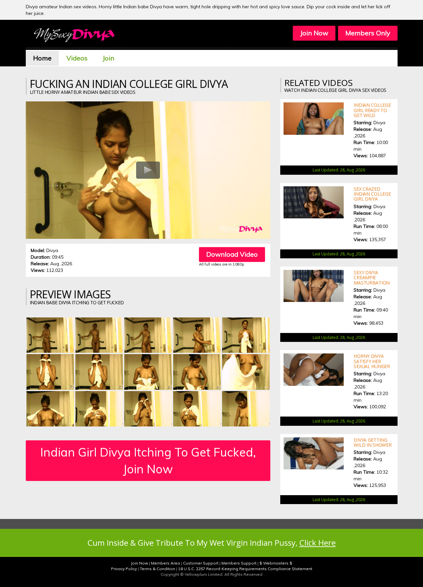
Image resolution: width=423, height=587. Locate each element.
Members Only (367, 33)
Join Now (314, 33)
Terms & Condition (157, 568)
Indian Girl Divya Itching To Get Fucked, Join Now (148, 460)
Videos (77, 58)
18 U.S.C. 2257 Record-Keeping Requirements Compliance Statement (245, 568)
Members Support (238, 563)
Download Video (232, 254)
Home (42, 58)
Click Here (317, 542)
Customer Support (200, 563)
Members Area (165, 563)
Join (108, 58)
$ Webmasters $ (275, 563)
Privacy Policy (124, 568)
